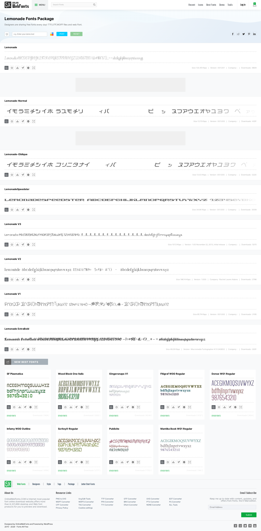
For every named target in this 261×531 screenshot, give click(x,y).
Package (71, 484)
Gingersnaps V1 (118, 373)
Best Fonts (211, 5)
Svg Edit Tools (84, 499)
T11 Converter (107, 505)
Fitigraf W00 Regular (172, 373)
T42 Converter (85, 505)
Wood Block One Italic (71, 373)
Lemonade (11, 47)
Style (49, 484)
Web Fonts (21, 484)
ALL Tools (173, 505)
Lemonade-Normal (16, 100)
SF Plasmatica (15, 373)
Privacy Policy (62, 508)
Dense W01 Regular (223, 373)
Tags (59, 484)
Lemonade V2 (13, 258)
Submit (249, 515)
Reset (76, 34)
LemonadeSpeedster (17, 189)
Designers (36, 484)
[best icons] (8, 362)
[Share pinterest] (249, 34)
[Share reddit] (238, 34)
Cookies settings (86, 508)
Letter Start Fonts (88, 484)
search (94, 4)
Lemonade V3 (13, 224)
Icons (200, 5)
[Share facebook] (233, 34)
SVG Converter (153, 499)
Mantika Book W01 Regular (176, 428)
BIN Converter (130, 502)
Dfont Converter (130, 505)
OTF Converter (130, 499)
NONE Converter (154, 505)
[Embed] (28, 68)
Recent (191, 5)
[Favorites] (12, 68)
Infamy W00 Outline (19, 428)
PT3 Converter (153, 502)
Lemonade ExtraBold (17, 328)
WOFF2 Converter (86, 502)
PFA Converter (107, 502)
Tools (230, 5)
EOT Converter (175, 499)
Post (62, 34)
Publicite (114, 428)
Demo (222, 5)
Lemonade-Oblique (16, 154)
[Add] (6, 68)
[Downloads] (17, 68)
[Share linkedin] (254, 34)
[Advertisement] (130, 84)
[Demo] (34, 68)
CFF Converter (62, 505)
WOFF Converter (63, 502)
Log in (242, 5)
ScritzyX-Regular (68, 428)
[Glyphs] (23, 68)
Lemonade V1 (13, 293)
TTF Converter (107, 499)
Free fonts (18, 5)
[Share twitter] (244, 34)
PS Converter (174, 502)
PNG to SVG (61, 499)
